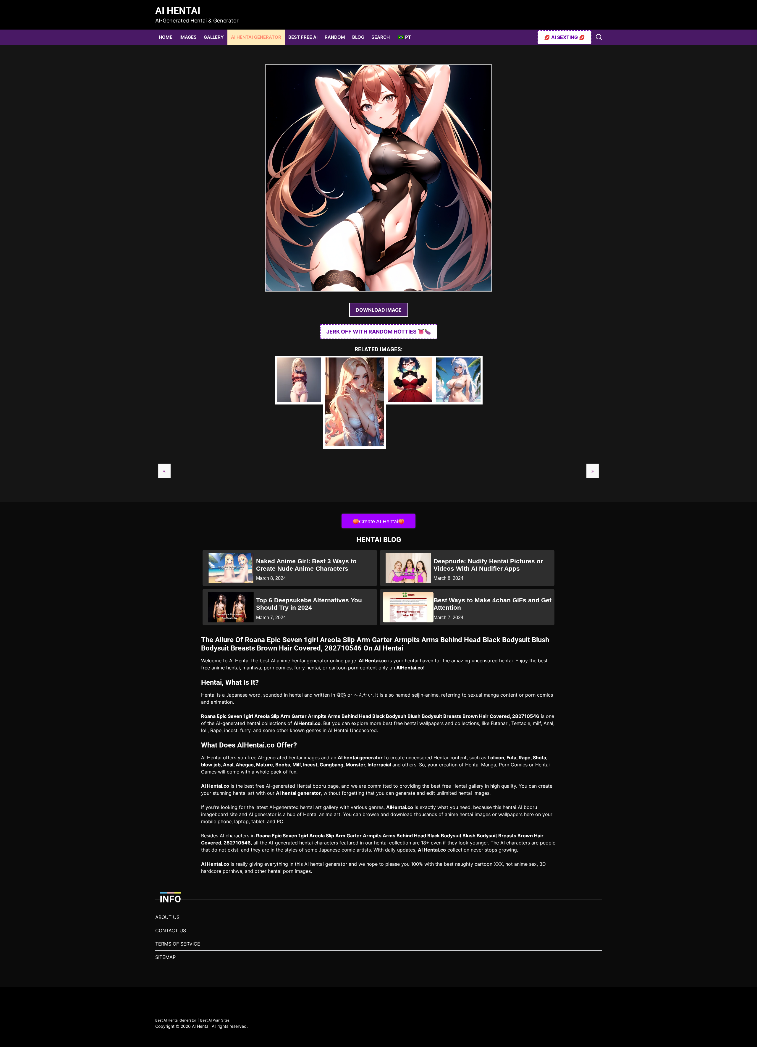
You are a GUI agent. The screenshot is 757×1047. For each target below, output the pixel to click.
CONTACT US (170, 930)
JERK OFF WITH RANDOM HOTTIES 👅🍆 (378, 331)
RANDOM (335, 37)
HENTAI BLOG (378, 539)
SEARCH (380, 37)
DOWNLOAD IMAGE (379, 310)
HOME (165, 37)
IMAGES (188, 37)
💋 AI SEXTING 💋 (564, 37)
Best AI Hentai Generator (175, 1020)
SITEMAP (165, 957)
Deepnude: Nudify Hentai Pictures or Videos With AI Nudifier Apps (488, 565)
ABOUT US (167, 917)
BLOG (358, 37)
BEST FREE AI (303, 37)
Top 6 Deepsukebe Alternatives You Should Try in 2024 (309, 604)
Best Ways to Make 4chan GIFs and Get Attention (492, 604)
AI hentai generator (360, 757)
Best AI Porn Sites (214, 1020)
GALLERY (214, 37)
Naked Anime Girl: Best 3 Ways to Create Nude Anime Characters (306, 565)
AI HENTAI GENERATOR (256, 37)
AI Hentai (177, 10)
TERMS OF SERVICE (177, 944)
